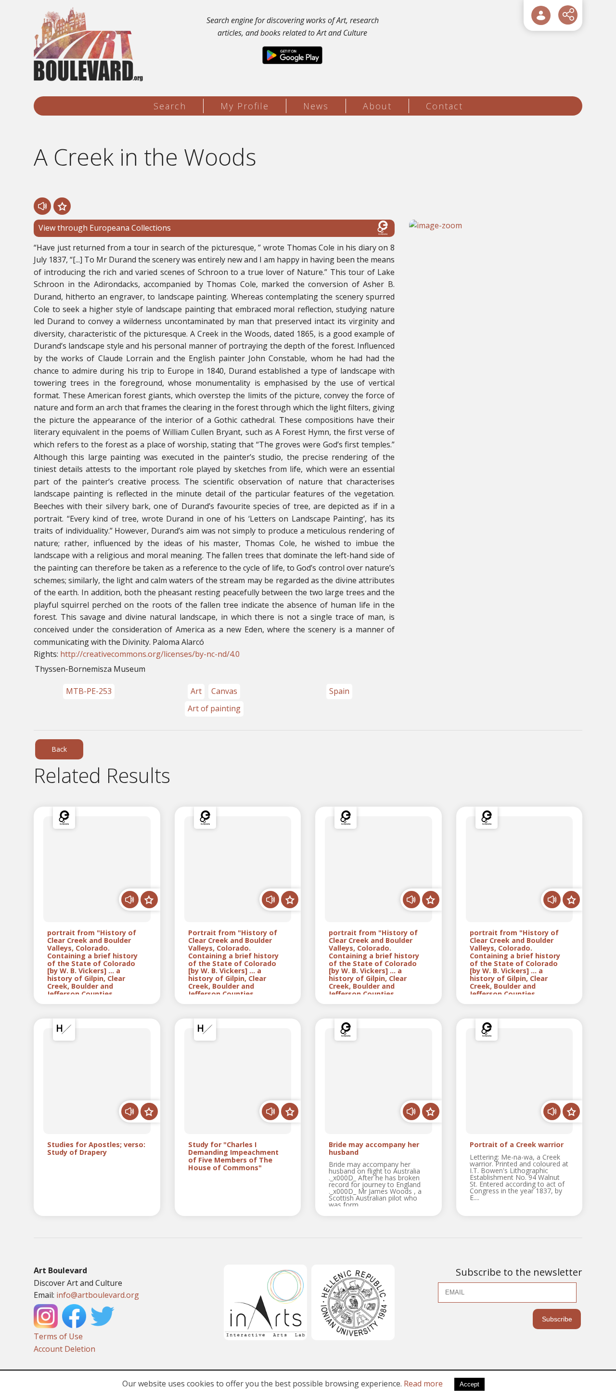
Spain (339, 691)
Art (196, 691)
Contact (444, 106)
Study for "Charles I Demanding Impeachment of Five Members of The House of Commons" (233, 1156)
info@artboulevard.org (97, 1295)
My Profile (244, 106)
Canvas (224, 691)
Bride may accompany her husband (374, 1148)
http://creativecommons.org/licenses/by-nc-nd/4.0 (150, 654)
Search (170, 106)
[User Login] (541, 15)
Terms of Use (58, 1336)
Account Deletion (64, 1349)
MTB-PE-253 (89, 691)
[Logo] (90, 44)
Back (59, 749)
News (316, 106)
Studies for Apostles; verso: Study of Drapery (96, 1148)
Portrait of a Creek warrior (517, 1145)
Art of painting (214, 708)
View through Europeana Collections (104, 227)
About (377, 106)
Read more (423, 1383)
